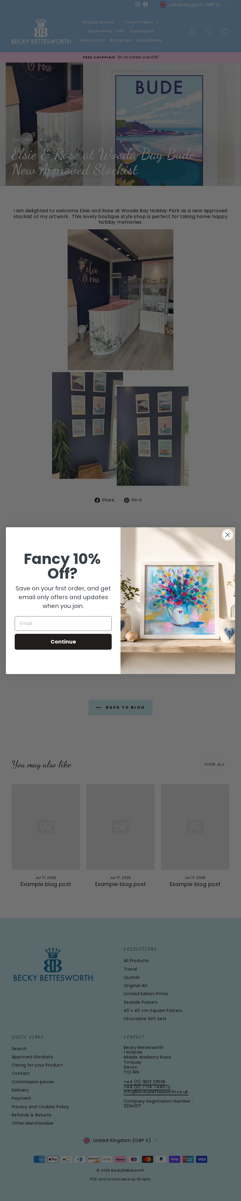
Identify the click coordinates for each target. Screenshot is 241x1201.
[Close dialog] (227, 535)
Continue (63, 641)
